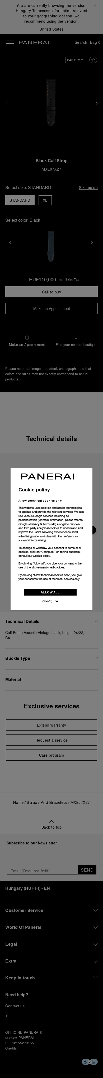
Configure (50, 601)
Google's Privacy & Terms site (36, 524)
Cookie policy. (42, 556)
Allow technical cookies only (40, 500)
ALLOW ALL (50, 592)
